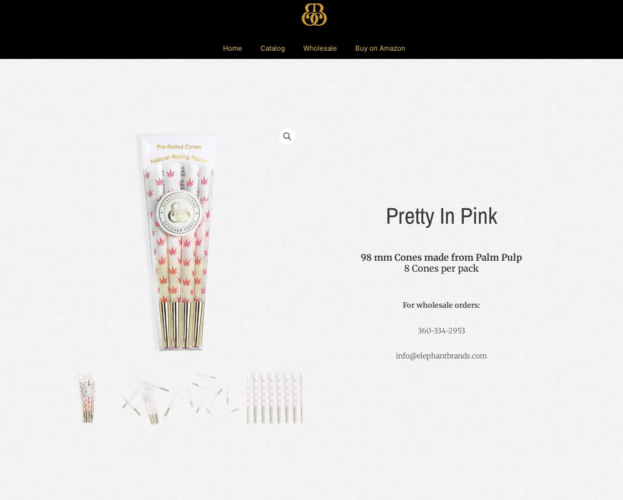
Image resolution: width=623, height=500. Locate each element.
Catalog (272, 48)
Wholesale (320, 48)
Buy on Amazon (380, 48)
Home (232, 48)
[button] (287, 136)
